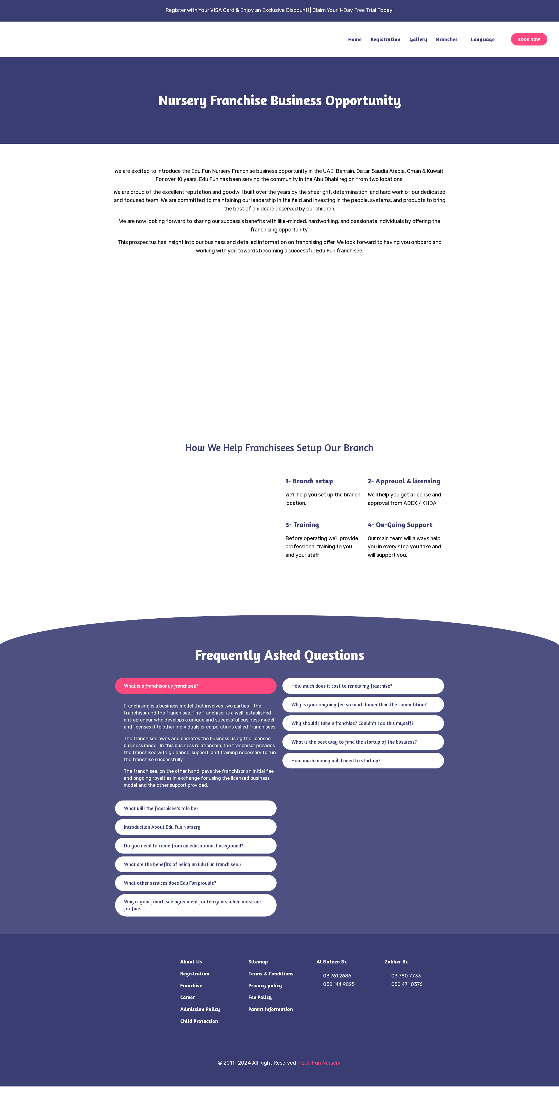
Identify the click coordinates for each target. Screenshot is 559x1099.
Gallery (418, 39)
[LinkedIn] (286, 1047)
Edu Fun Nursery (320, 1063)
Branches (447, 39)
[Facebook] (260, 1047)
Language (483, 39)
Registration (386, 39)
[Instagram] (273, 1047)
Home (355, 39)
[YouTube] (298, 1047)
